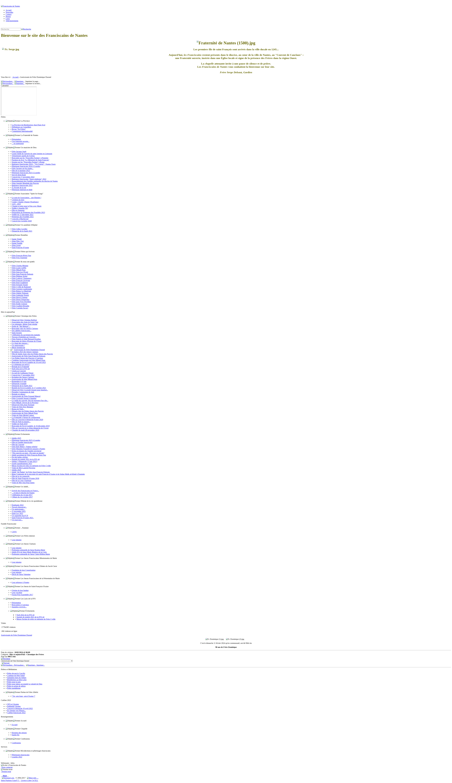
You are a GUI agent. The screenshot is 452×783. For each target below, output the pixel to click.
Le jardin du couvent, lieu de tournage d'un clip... (30, 401)
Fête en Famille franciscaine (22, 442)
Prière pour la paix (14, 682)
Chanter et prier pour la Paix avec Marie (26, 206)
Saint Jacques (17, 333)
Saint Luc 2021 (17, 513)
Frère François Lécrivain (21, 280)
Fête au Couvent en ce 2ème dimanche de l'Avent (30, 428)
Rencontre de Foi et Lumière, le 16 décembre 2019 (31, 426)
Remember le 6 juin (19, 381)
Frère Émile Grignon (19, 304)
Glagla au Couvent (19, 371)
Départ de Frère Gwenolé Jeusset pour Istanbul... (30, 390)
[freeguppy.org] (8, 778)
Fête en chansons (18, 210)
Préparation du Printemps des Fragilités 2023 (28, 212)
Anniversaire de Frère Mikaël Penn (25, 413)
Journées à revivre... (19, 607)
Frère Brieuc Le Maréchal (21, 291)
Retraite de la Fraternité (20, 367)
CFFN (14, 532)
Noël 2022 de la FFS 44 (21, 369)
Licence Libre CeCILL (29, 780)
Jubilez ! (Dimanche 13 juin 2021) (24, 461)
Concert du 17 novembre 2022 (23, 177)
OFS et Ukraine (13, 704)
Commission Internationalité (22, 131)
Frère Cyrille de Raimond (21, 287)
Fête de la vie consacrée (20, 476)
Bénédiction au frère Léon (16, 680)
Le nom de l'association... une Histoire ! (26, 198)
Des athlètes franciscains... (21, 331)
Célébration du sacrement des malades (26, 335)
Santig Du (15, 735)
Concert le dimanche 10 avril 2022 (20, 708)
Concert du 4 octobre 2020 (22, 221)
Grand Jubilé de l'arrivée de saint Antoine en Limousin (32, 154)
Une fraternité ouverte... (20, 141)
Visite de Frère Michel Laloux (23, 415)
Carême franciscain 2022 (16, 713)
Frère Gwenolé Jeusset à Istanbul (24, 398)
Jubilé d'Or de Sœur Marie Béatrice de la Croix (29, 552)
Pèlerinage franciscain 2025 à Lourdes (26, 440)
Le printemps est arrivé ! (21, 364)
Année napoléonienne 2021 (22, 464)
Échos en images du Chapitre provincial (26, 451)
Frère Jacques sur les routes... (22, 168)
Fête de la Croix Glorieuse (21, 481)
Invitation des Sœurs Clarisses (23, 377)
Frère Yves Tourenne (19, 258)
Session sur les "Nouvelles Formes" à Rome (28, 162)
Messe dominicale (18, 348)
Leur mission (16, 540)
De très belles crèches (20, 457)
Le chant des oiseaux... (20, 343)
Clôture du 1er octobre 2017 (22, 497)
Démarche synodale (19, 384)
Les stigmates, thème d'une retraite (24, 324)
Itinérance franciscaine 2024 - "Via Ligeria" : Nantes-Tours (34, 164)
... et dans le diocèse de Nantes (23, 493)
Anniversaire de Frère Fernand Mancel (26, 396)
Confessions (16, 743)
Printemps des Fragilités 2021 (23, 217)
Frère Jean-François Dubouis (22, 274)
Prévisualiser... (19, 665)
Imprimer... (40, 665)
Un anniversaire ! (18, 345)
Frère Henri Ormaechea (20, 300)
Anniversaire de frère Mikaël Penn (24, 379)
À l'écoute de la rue (19, 188)
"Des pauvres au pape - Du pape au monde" (28, 453)
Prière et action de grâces (16, 686)
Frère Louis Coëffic (19, 268)
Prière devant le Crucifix (16, 673)
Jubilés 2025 (16, 438)
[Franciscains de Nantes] (10, 6)
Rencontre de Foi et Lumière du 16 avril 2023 (29, 362)
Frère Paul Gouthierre (20, 283)
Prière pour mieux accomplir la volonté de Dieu (24, 684)
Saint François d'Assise (20, 248)
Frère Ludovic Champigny (22, 278)
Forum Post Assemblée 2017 (22, 595)
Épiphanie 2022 (18, 505)
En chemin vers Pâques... (16, 711)
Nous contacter (7, 767)
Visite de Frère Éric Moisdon (22, 407)
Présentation (16, 139)
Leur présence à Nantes (20, 582)
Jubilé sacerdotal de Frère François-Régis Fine (29, 455)
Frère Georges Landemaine (22, 289)
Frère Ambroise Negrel (20, 295)
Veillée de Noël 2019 (19, 424)
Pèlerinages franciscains (20, 755)
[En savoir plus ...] (33, 778)
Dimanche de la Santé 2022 (22, 386)
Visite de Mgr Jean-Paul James (23, 483)
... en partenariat (18, 144)
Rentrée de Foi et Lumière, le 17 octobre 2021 (29, 388)
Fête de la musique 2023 (21, 171)
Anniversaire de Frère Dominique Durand (29, 350)
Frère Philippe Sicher (19, 276)
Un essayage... (17, 520)
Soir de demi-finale (19, 175)
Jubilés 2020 (16, 470)
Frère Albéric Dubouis (20, 293)
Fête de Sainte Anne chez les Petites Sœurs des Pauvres (32, 354)
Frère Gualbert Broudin (20, 306)
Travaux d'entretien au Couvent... (24, 337)
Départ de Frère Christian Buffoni (24, 320)
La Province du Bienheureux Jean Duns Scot (28, 125)
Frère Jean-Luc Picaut (20, 272)
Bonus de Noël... (18, 409)
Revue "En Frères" (19, 129)
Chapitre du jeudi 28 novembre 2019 (25, 430)
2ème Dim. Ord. (18, 241)
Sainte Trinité (17, 239)
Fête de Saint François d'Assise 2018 (25, 478)
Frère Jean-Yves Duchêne (21, 302)
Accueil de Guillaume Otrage (22, 373)
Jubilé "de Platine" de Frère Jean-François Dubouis (31, 472)
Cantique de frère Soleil (16, 676)
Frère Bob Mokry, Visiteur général (24, 447)
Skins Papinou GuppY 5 (10, 780)
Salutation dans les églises (16, 678)
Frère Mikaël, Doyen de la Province (25, 403)
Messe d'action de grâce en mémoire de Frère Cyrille (31, 466)
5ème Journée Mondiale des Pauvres (25, 183)
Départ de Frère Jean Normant (23, 405)
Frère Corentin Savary (20, 308)
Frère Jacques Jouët (19, 152)
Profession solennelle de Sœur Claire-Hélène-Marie (31, 554)
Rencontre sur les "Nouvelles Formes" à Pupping (30, 158)
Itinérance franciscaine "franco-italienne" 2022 (29, 179)
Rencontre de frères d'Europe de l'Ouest (26, 341)
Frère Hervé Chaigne (19, 297)
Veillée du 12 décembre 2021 (22, 215)
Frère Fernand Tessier (20, 285)
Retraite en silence (18, 394)
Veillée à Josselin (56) (20, 208)
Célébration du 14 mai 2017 (22, 495)
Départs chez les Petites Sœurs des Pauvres (28, 411)
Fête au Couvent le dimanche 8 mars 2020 (27, 420)
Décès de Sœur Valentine (21, 574)
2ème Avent (16, 245)
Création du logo (18, 200)
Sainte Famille (17, 243)
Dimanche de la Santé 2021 (22, 231)
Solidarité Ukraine (14, 706)
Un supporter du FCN (20, 516)
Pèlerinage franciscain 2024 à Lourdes (26, 166)
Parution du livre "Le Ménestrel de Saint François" (30, 160)
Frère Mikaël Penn (19, 270)
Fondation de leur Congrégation (23, 570)
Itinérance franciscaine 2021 (22, 185)
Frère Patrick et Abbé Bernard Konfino (26, 339)
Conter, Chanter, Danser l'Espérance (25, 202)
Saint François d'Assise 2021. (23, 518)
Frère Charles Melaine (20, 266)
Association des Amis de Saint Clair (25, 322)
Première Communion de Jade (23, 392)
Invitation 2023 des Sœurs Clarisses (25, 352)
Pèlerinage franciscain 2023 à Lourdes (26, 173)
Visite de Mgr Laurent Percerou (23, 468)
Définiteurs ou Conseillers (21, 127)
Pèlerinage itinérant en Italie (22, 190)
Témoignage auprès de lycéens (23, 156)
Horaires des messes (19, 733)
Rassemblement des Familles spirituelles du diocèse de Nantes (35, 181)
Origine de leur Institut (20, 590)
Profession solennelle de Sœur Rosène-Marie (28, 550)
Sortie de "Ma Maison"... (21, 326)
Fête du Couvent (18, 445)
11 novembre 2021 (19, 511)
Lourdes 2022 (17, 757)
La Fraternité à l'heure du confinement (26, 417)
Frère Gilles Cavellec (19, 229)
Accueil (15, 77)
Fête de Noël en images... (21, 422)
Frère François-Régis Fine (21, 256)
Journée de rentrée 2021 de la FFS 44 (26, 459)
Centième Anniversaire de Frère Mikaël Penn (28, 360)
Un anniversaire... (18, 509)
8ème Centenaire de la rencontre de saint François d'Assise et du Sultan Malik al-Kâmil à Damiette (48, 474)
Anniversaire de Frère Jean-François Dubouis (28, 356)
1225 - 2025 (16, 204)
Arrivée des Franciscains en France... (25, 491)
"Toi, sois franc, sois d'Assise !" (23, 696)
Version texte (6, 772)
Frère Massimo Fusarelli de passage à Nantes (28, 449)
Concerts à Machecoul (20, 219)
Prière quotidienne (14, 688)
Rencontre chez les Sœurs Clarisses (25, 328)
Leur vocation (17, 593)
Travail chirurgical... (19, 507)
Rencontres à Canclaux (20, 605)
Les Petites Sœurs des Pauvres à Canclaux (27, 358)
